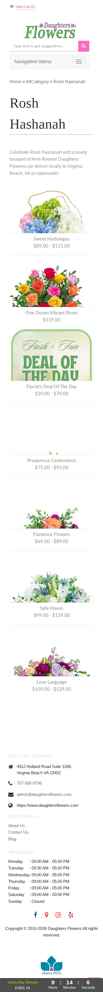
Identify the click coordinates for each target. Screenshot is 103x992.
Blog (12, 839)
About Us (16, 825)
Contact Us (18, 832)
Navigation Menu (32, 61)
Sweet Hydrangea (51, 239)
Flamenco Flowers (51, 534)
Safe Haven (51, 608)
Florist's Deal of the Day (51, 386)
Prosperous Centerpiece (51, 460)
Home (15, 81)
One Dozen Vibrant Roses (52, 313)
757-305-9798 (29, 783)
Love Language (52, 682)
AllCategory (37, 81)
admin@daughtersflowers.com (44, 794)
